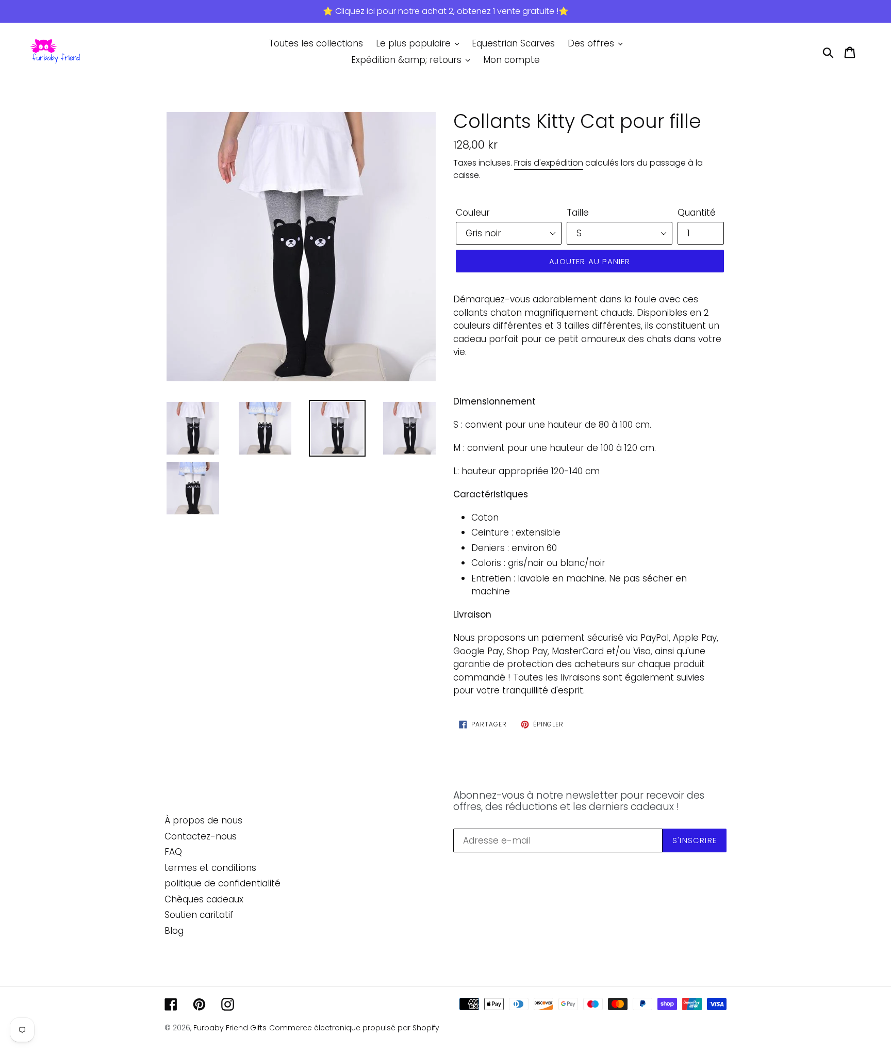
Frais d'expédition (548, 163)
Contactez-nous (200, 836)
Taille (578, 212)
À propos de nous (203, 820)
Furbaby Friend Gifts (230, 1028)
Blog (174, 931)
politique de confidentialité (222, 883)
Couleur (473, 212)
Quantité (697, 212)
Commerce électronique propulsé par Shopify (354, 1028)
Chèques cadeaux (203, 899)
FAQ (173, 852)
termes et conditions (210, 868)
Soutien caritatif (199, 915)
